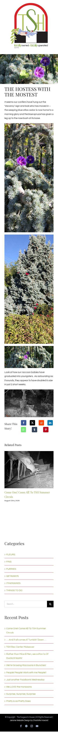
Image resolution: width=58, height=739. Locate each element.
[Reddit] (41, 422)
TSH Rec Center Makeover (20, 647)
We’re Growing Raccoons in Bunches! (26, 665)
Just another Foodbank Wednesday (25, 679)
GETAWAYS (12, 576)
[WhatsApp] (23, 429)
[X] (32, 422)
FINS (8, 561)
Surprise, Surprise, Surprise (21, 694)
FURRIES (11, 569)
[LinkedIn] (50, 422)
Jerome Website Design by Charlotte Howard (29, 720)
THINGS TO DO (14, 590)
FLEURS (10, 554)
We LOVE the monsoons (19, 687)
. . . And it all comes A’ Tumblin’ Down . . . (26, 640)
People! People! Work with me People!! (26, 672)
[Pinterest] (45, 429)
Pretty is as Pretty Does (18, 701)
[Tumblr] (34, 429)
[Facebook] (23, 422)
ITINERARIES (13, 583)
